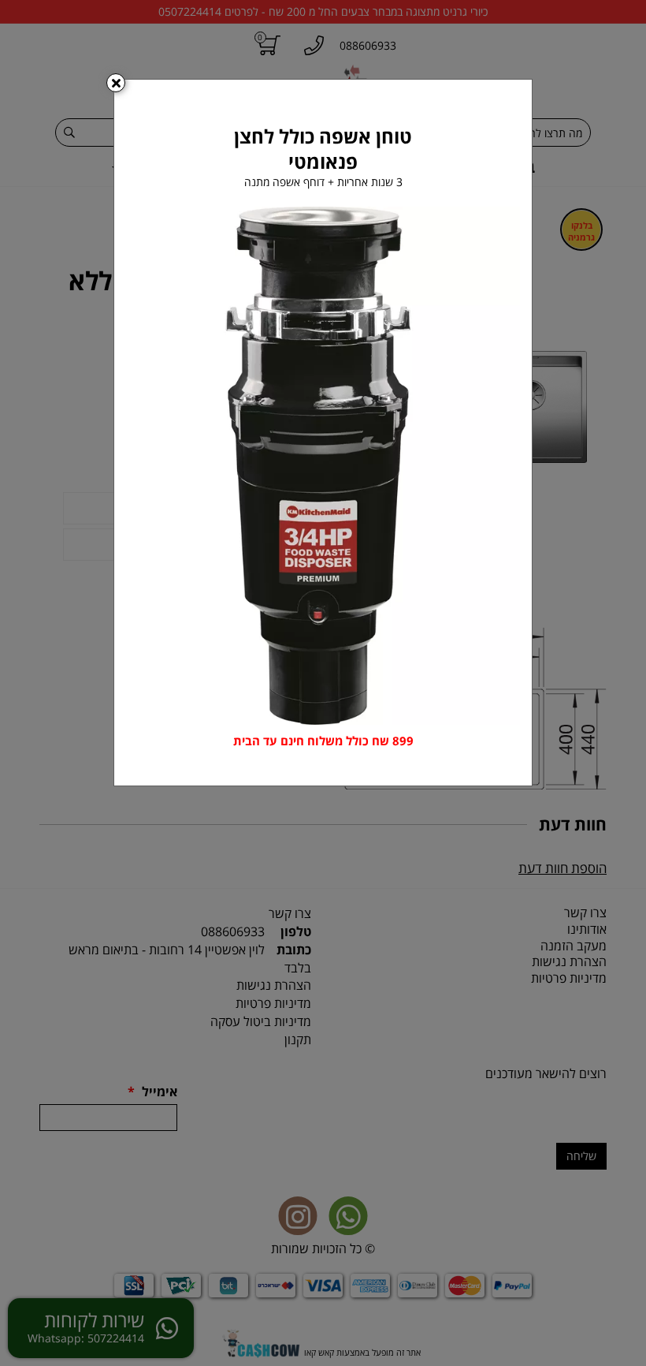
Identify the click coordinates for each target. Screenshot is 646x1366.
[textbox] (323, 741)
